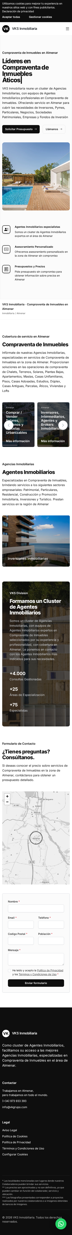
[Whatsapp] (60, 1223)
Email (12, 917)
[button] (63, 425)
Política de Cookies (15, 1136)
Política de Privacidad (50, 970)
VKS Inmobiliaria (24, 29)
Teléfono (44, 917)
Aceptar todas (11, 16)
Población (45, 933)
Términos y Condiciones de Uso (37, 974)
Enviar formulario (36, 983)
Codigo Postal (17, 933)
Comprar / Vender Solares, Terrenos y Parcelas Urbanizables (16, 422)
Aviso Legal (9, 1130)
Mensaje (14, 950)
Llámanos (52, 129)
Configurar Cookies (15, 1154)
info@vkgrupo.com (14, 1107)
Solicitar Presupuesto (19, 129)
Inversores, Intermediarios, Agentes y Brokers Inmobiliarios (53, 420)
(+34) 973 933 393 (14, 1101)
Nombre (14, 901)
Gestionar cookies (40, 16)
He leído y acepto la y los (37, 972)
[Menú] (67, 28)
